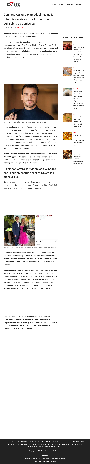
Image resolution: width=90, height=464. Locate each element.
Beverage (61, 4)
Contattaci (58, 451)
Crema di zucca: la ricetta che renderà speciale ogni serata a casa (78, 140)
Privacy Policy (37, 461)
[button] (84, 4)
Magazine (70, 4)
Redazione (54, 461)
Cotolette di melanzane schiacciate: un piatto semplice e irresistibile (78, 121)
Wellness (78, 4)
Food (54, 4)
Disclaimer (46, 461)
